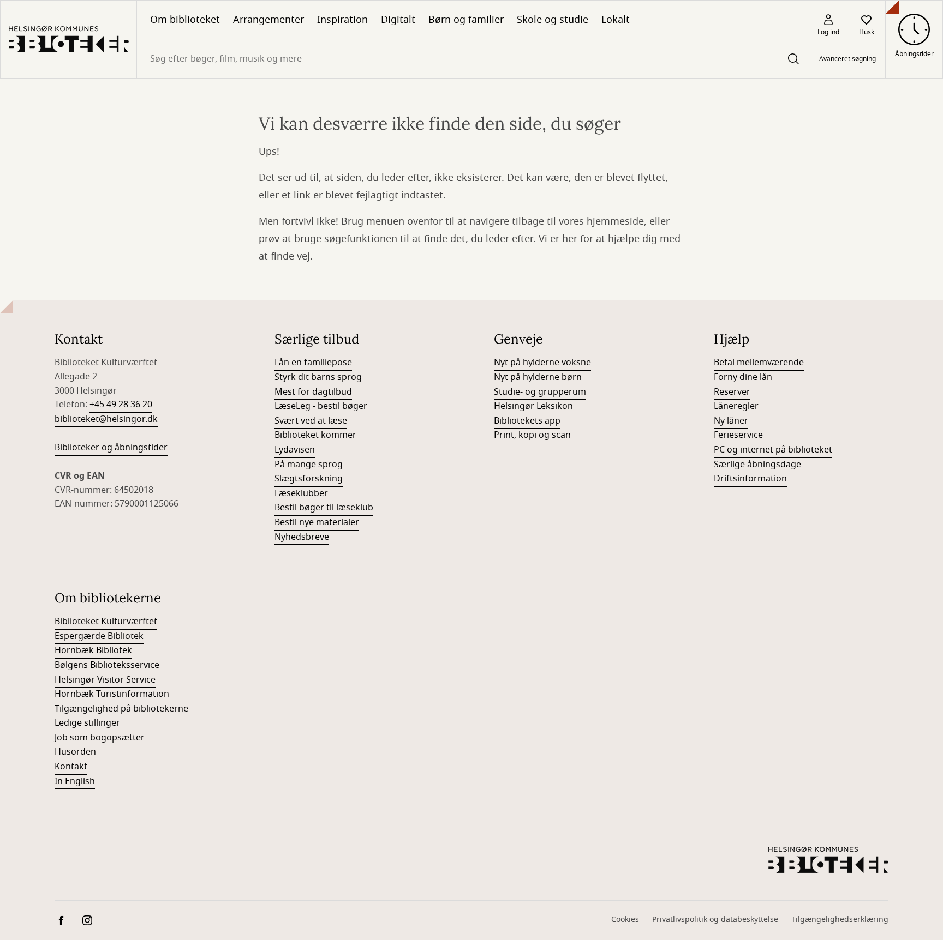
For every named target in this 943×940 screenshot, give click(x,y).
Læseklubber (301, 493)
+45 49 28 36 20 (120, 404)
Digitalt (398, 20)
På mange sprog (308, 464)
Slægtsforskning (308, 478)
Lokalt (615, 20)
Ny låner (731, 420)
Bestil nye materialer (316, 522)
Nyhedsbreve (301, 537)
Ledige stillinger (87, 723)
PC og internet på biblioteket (773, 449)
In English (75, 781)
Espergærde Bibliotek (99, 636)
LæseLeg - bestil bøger (320, 406)
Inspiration (342, 20)
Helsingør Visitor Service (105, 679)
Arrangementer (268, 20)
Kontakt (71, 766)
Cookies (625, 919)
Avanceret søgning (847, 59)
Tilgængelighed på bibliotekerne (121, 708)
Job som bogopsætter (100, 737)
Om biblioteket (185, 20)
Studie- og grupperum (540, 392)
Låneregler (736, 406)
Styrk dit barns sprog (318, 377)
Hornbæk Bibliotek (93, 650)
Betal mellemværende (759, 362)
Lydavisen (294, 449)
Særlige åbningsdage (757, 464)
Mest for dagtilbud (313, 392)
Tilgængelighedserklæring (839, 919)
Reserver (732, 392)
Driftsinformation (750, 478)
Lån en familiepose (313, 362)
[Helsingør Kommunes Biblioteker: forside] (68, 39)
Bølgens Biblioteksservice (107, 665)
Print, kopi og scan (532, 435)
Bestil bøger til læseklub (323, 507)
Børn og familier (466, 20)
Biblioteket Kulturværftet (106, 621)
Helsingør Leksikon (533, 406)
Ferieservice (738, 435)
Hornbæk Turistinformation (112, 694)
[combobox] (473, 58)
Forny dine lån (743, 377)
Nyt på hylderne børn (538, 377)
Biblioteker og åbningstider (111, 447)
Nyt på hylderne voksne (542, 362)
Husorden (75, 751)
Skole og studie (552, 20)
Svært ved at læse (310, 420)
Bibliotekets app (527, 420)
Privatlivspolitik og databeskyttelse (715, 919)
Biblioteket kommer (315, 435)
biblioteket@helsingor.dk (106, 419)
